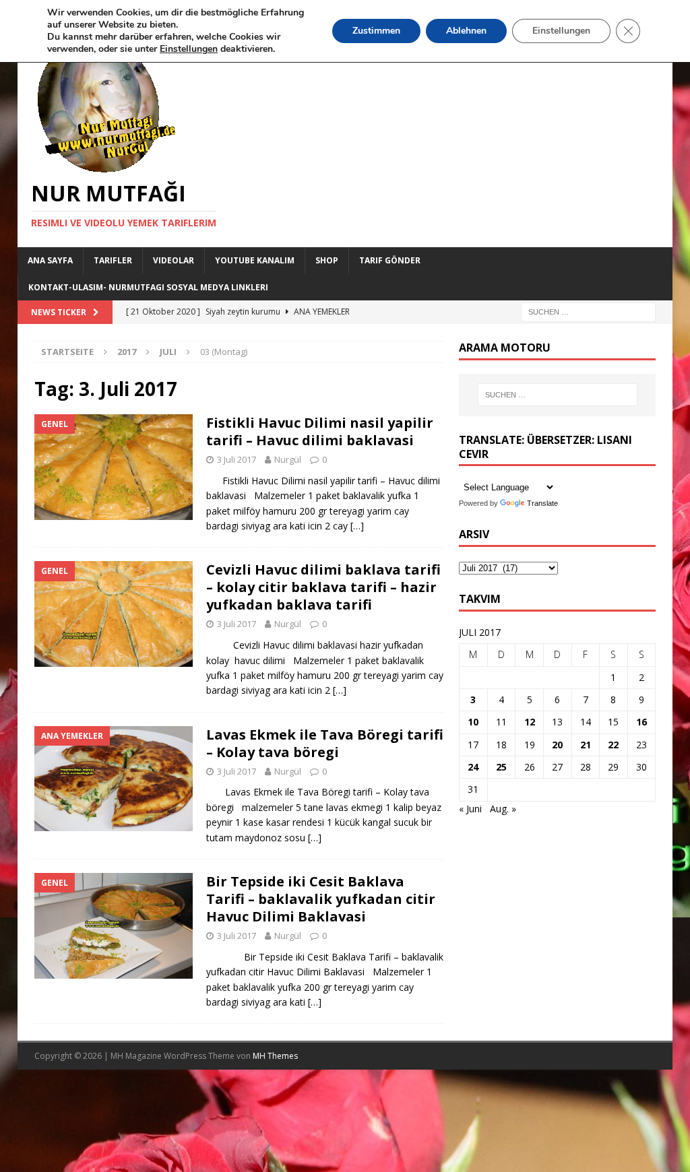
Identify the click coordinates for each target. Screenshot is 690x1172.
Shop (326, 260)
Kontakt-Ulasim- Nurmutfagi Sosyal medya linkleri (148, 287)
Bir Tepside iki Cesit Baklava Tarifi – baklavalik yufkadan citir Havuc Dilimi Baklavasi (320, 898)
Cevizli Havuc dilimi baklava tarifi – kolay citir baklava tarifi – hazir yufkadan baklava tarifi (323, 587)
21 (585, 744)
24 (473, 766)
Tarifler (113, 260)
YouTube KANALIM (254, 260)
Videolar (173, 260)
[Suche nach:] (588, 310)
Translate (542, 503)
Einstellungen (561, 30)
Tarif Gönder (389, 260)
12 (529, 721)
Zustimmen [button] (376, 30)
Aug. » (503, 808)
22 (613, 744)
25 (501, 766)
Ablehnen (466, 30)
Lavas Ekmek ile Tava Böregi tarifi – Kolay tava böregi (324, 743)
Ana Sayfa (50, 260)
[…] (357, 525)
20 (557, 744)
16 (641, 721)
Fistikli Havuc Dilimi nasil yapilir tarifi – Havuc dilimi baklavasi (319, 431)
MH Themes (275, 1056)
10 (473, 721)
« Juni (470, 808)
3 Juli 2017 (236, 459)
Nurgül (287, 459)
